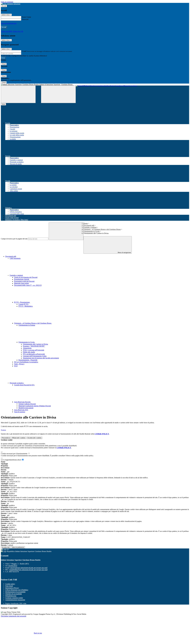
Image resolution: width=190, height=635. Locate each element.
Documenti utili (88, 225)
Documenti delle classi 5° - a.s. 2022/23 (28, 285)
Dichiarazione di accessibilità (15, 592)
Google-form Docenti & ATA (24, 385)
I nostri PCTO (23, 304)
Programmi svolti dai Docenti (24, 281)
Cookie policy (10, 584)
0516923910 (12, 566)
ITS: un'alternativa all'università (34, 354)
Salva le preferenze (18, 547)
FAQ (16, 366)
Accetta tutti (34, 438)
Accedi (4, 6)
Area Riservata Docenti (22, 402)
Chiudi (4, 64)
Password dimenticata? (9, 23)
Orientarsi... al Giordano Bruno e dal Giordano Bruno (102, 229)
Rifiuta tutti (18, 438)
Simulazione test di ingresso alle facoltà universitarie (41, 358)
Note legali (9, 586)
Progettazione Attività (21, 279)
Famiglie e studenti (90, 227)
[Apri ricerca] (58, 94)
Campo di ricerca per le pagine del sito (14, 239)
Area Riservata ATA (21, 410)
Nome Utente (26, 17)
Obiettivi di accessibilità (13, 594)
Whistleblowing (10, 596)
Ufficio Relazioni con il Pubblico (16, 590)
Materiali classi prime (21, 283)
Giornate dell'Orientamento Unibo (35, 356)
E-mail (24, 51)
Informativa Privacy (12, 588)
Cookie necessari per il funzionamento (14, 454)
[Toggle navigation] (18, 94)
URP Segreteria (15, 258)
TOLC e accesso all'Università (33, 350)
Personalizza (6, 438)
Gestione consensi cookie (14, 598)
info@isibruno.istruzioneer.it (28, 568)
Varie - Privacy (19, 364)
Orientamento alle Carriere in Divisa (35, 344)
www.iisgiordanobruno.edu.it (11, 460)
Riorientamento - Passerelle (27, 360)
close (3, 104)
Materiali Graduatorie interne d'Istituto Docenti (34, 406)
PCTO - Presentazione (22, 302)
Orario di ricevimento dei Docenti (25, 277)
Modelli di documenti (25, 408)
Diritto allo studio (29, 352)
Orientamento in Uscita (91, 231)
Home (85, 223)
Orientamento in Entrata (26, 325)
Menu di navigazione (124, 252)
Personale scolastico (17, 383)
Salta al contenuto (7, 2)
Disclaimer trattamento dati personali (13, 616)
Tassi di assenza (19, 412)
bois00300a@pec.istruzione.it (28, 570)
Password (25, 19)
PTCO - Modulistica (25, 306)
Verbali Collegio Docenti (27, 404)
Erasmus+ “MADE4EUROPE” (34, 346)
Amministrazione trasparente (15, 600)
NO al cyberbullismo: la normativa (26, 362)
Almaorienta (27, 348)
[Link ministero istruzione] (10, 4)
